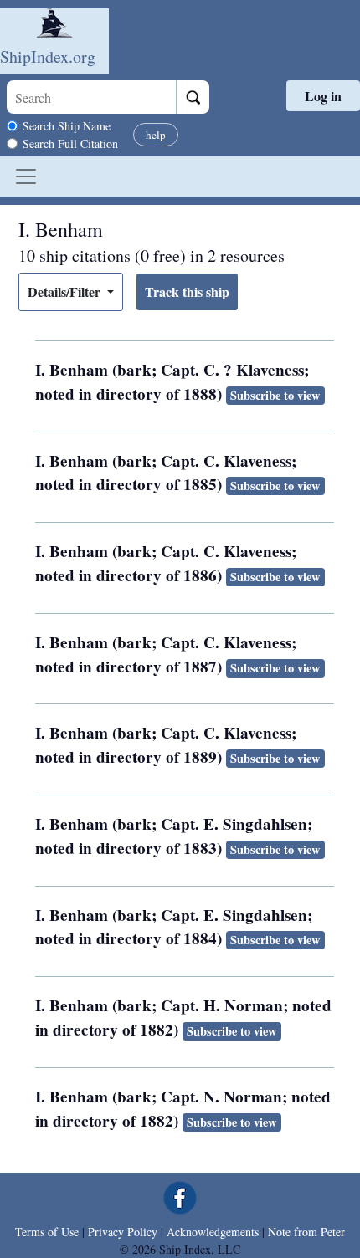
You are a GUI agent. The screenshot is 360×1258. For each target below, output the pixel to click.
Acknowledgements (213, 1232)
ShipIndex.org (47, 56)
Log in (323, 95)
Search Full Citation (70, 143)
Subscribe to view (275, 395)
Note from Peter (306, 1232)
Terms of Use (47, 1232)
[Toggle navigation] (26, 176)
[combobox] (91, 97)
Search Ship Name (67, 126)
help (156, 134)
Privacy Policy (122, 1232)
